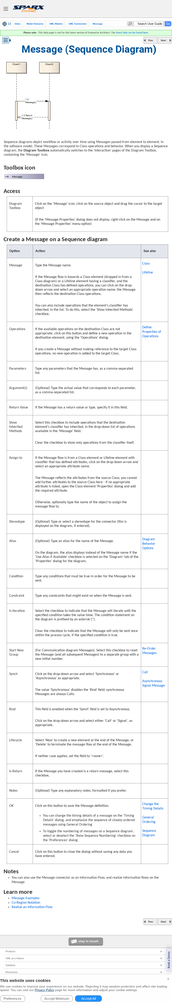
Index (18, 24)
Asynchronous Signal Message (153, 683)
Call (145, 672)
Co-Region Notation (26, 903)
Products (10, 951)
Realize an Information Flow (32, 907)
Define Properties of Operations (151, 332)
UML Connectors (78, 24)
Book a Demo (169, 960)
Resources (12, 972)
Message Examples (25, 898)
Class (146, 263)
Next (163, 40)
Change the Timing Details (152, 806)
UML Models (56, 24)
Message (98, 24)
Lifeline (147, 272)
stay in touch (88, 941)
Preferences (13, 998)
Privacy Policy (44, 990)
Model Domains (35, 24)
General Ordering (148, 820)
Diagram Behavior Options (148, 544)
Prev (150, 40)
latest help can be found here (132, 32)
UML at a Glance (15, 958)
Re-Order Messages (149, 651)
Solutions (10, 965)
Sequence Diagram (149, 833)
